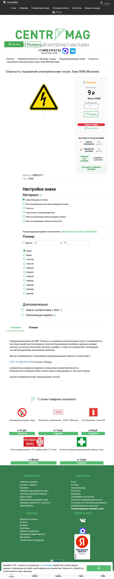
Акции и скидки (92, 8)
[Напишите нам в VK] (73, 51)
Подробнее (22, 433)
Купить (93, 114)
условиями (47, 565)
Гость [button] (58, 12)
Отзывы (33, 327)
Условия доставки (40, 8)
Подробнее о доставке (98, 159)
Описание (15, 327)
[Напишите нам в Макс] (65, 51)
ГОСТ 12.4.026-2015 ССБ (21, 362)
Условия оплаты (61, 8)
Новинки (24, 8)
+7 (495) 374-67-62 (49, 50)
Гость (106, 3)
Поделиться (92, 128)
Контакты (77, 8)
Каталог (16, 44)
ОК (98, 568)
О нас (13, 8)
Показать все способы (84, 158)
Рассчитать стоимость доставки (91, 168)
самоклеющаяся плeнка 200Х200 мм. (79, 231)
